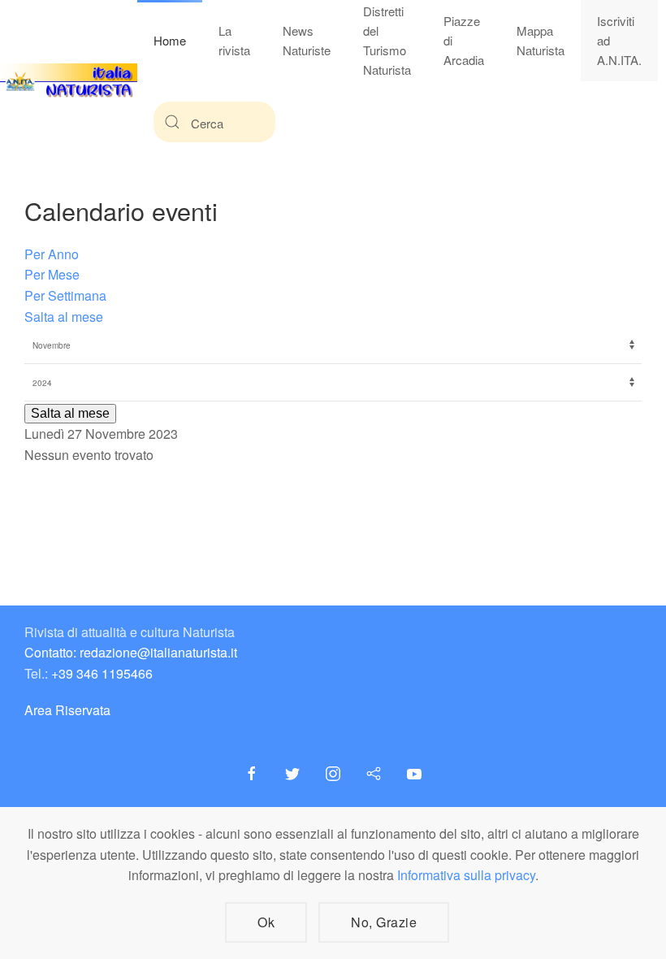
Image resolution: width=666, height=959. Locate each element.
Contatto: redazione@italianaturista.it (130, 652)
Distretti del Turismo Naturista (387, 40)
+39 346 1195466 (102, 673)
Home (170, 40)
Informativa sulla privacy (466, 875)
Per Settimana (65, 295)
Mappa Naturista (540, 40)
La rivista (234, 40)
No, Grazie (384, 922)
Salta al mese (63, 316)
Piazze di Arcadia (463, 40)
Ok (266, 922)
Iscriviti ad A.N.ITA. (619, 40)
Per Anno (51, 254)
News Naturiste (307, 40)
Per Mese (52, 274)
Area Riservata (67, 710)
